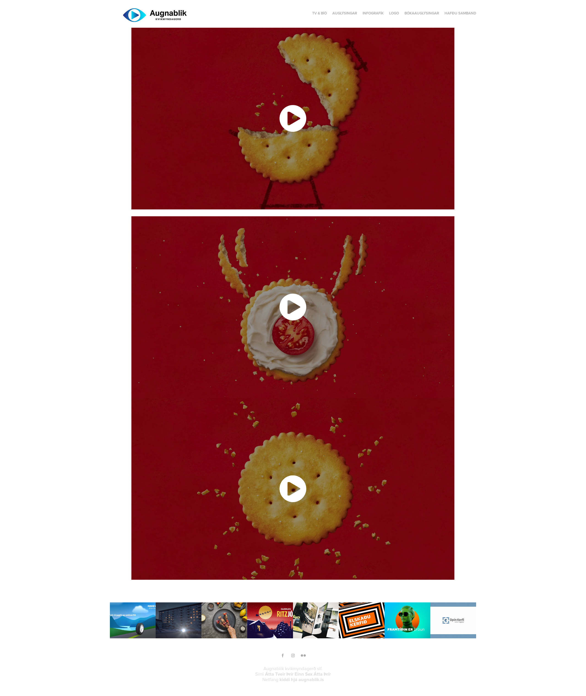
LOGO (394, 13)
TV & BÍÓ (319, 13)
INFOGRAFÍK (373, 13)
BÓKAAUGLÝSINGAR (421, 13)
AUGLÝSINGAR (344, 13)
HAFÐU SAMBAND (460, 13)
